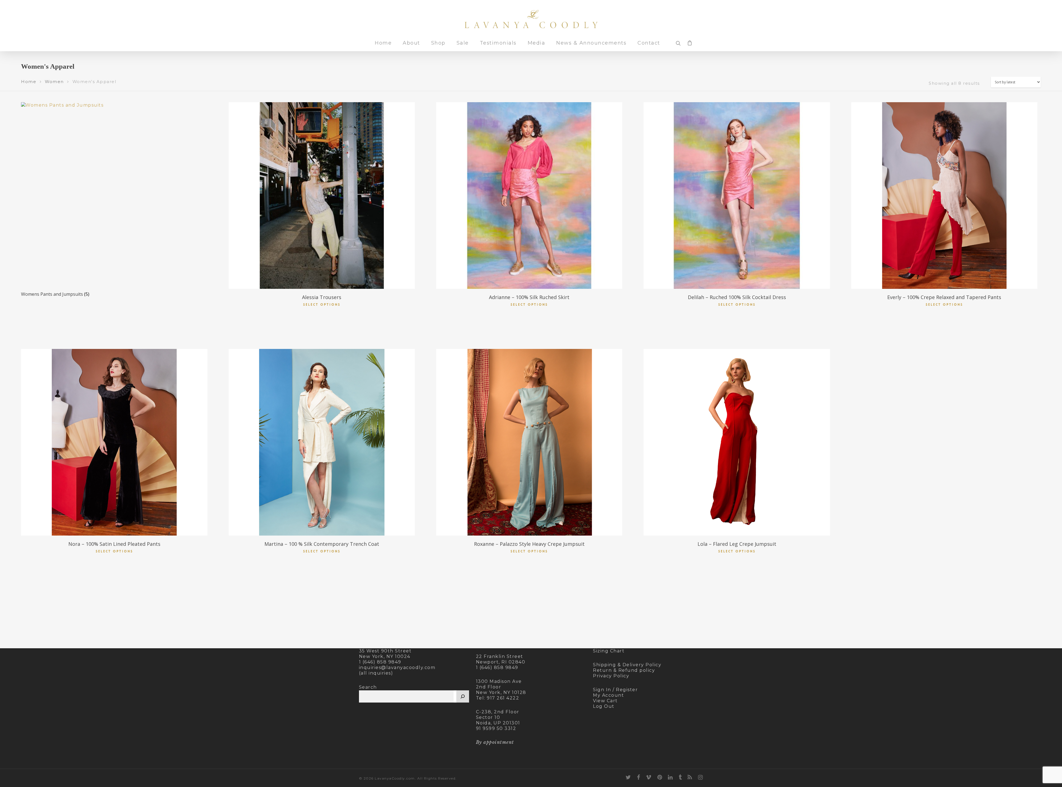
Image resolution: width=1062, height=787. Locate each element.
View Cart (605, 700)
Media (536, 43)
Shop (438, 43)
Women (54, 81)
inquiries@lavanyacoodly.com (397, 667)
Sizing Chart (608, 651)
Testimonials (498, 43)
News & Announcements (591, 43)
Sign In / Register (615, 689)
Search (368, 687)
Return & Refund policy (624, 670)
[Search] (462, 696)
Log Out (604, 706)
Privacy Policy (611, 675)
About (411, 43)
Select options (321, 305)
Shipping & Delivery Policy (627, 664)
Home (383, 43)
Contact (648, 43)
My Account (608, 695)
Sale (463, 43)
